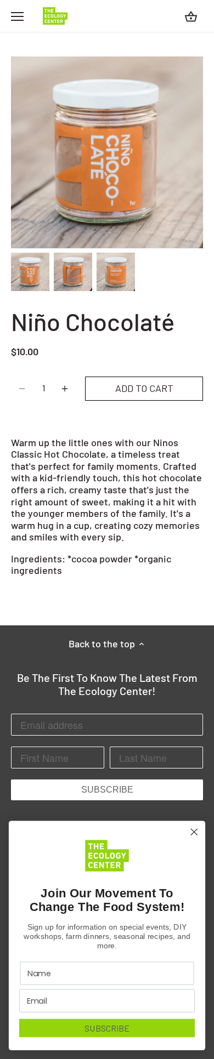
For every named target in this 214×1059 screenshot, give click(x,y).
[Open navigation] (17, 16)
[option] (30, 272)
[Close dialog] (194, 832)
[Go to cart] (191, 16)
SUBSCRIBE (107, 789)
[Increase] (64, 388)
